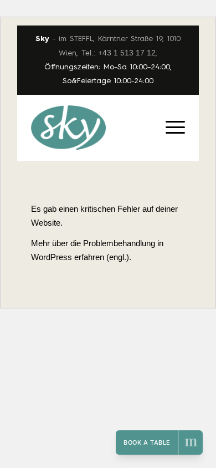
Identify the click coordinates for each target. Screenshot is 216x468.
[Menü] (170, 116)
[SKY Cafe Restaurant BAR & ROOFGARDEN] (93, 127)
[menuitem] (170, 116)
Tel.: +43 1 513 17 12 (118, 52)
